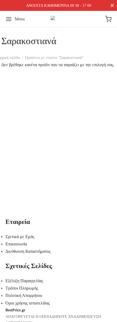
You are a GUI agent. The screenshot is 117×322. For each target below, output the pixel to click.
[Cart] (108, 19)
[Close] (112, 5)
